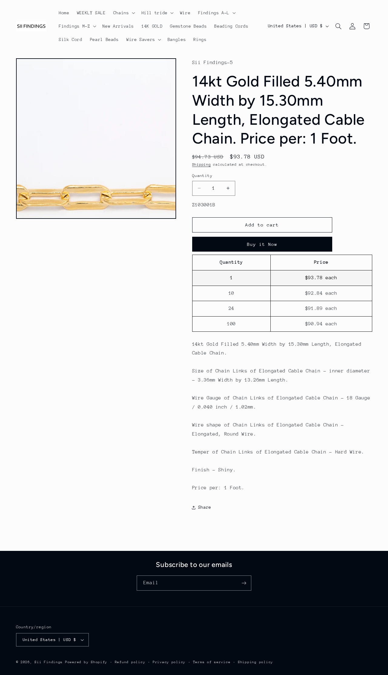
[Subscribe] (244, 582)
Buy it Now (262, 244)
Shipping (201, 165)
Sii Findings (49, 662)
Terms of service (212, 662)
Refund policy (130, 662)
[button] (123, 12)
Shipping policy (255, 662)
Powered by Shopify (86, 662)
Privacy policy (169, 662)
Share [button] (204, 507)
